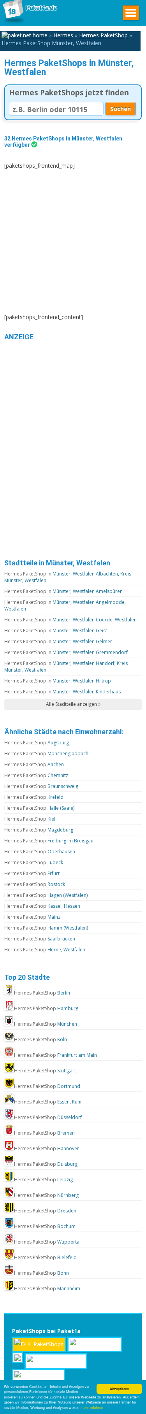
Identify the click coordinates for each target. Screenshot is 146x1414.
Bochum (45, 1226)
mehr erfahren (92, 1407)
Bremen (44, 1133)
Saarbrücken (39, 938)
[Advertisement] (73, 241)
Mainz (32, 917)
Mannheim (47, 1288)
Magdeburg (38, 829)
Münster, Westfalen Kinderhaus (62, 691)
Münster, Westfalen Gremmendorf (66, 652)
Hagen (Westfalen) (46, 895)
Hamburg (46, 1008)
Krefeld (33, 797)
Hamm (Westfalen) (46, 928)
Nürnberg (46, 1195)
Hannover (46, 1148)
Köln (40, 1039)
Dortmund (47, 1086)
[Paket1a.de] (29, 22)
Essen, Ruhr (48, 1101)
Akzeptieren (119, 1388)
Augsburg (36, 742)
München (45, 1024)
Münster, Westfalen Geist (55, 630)
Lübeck (33, 862)
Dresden (45, 1210)
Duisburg (45, 1164)
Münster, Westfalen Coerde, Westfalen (70, 619)
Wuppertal (47, 1242)
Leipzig (43, 1179)
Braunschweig (41, 786)
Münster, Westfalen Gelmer (58, 641)
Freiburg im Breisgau (48, 840)
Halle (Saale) (39, 808)
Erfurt (32, 873)
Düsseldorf (48, 1117)
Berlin (42, 992)
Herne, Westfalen (44, 949)
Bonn (41, 1273)
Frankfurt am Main (55, 1055)
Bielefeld (45, 1257)
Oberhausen (39, 851)
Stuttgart (45, 1070)
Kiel (29, 819)
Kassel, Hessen (42, 906)
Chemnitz (36, 775)
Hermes (63, 35)
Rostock (34, 884)
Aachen (34, 764)
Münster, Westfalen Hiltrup (57, 680)
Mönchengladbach (46, 753)
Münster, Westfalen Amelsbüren (63, 591)
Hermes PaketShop (103, 35)
